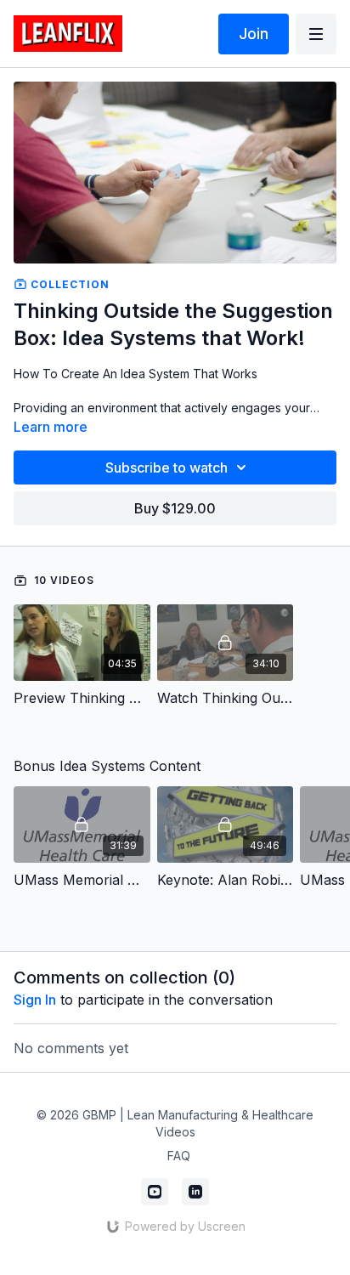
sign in (35, 999)
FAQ (178, 1155)
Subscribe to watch (166, 467)
